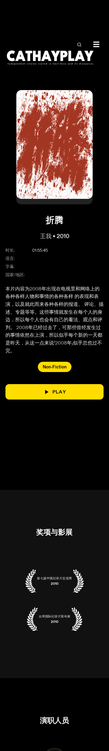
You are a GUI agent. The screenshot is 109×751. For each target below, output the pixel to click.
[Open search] (79, 44)
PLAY (59, 392)
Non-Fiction (55, 367)
